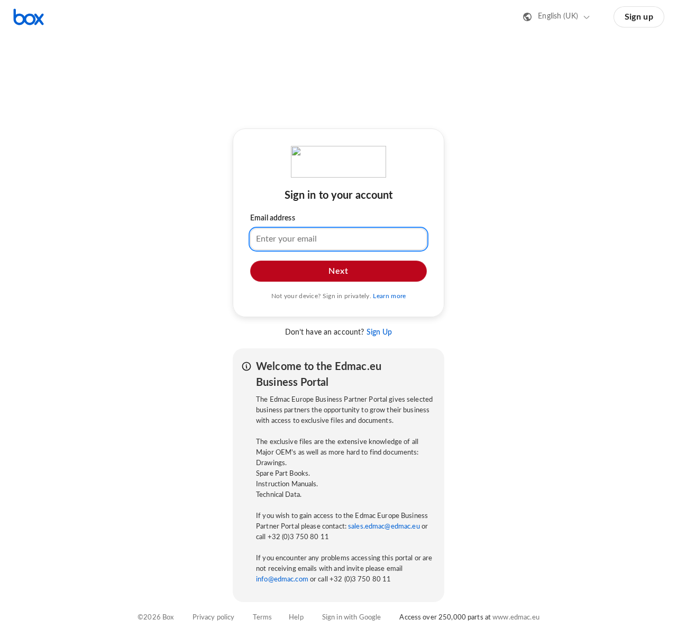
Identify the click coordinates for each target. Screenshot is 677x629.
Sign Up (379, 332)
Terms (262, 617)
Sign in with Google (351, 617)
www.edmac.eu (515, 617)
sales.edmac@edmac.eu (384, 526)
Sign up (639, 17)
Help (296, 617)
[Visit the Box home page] (28, 16)
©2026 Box (155, 617)
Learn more (389, 295)
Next (338, 270)
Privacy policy (214, 617)
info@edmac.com (282, 579)
